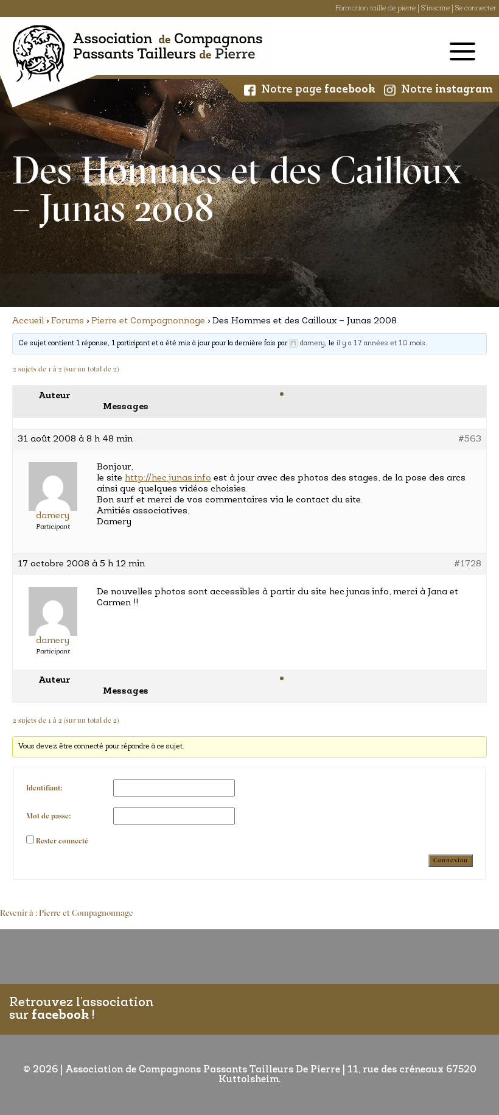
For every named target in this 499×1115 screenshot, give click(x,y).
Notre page (318, 90)
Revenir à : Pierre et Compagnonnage (66, 913)
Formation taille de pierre (375, 8)
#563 (469, 439)
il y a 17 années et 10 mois (381, 343)
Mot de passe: (48, 816)
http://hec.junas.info (168, 478)
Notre (447, 90)
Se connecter (475, 8)
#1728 (467, 564)
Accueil (28, 321)
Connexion (450, 860)
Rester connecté (62, 841)
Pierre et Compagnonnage (148, 321)
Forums (67, 321)
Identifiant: (44, 788)
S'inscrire (435, 8)
